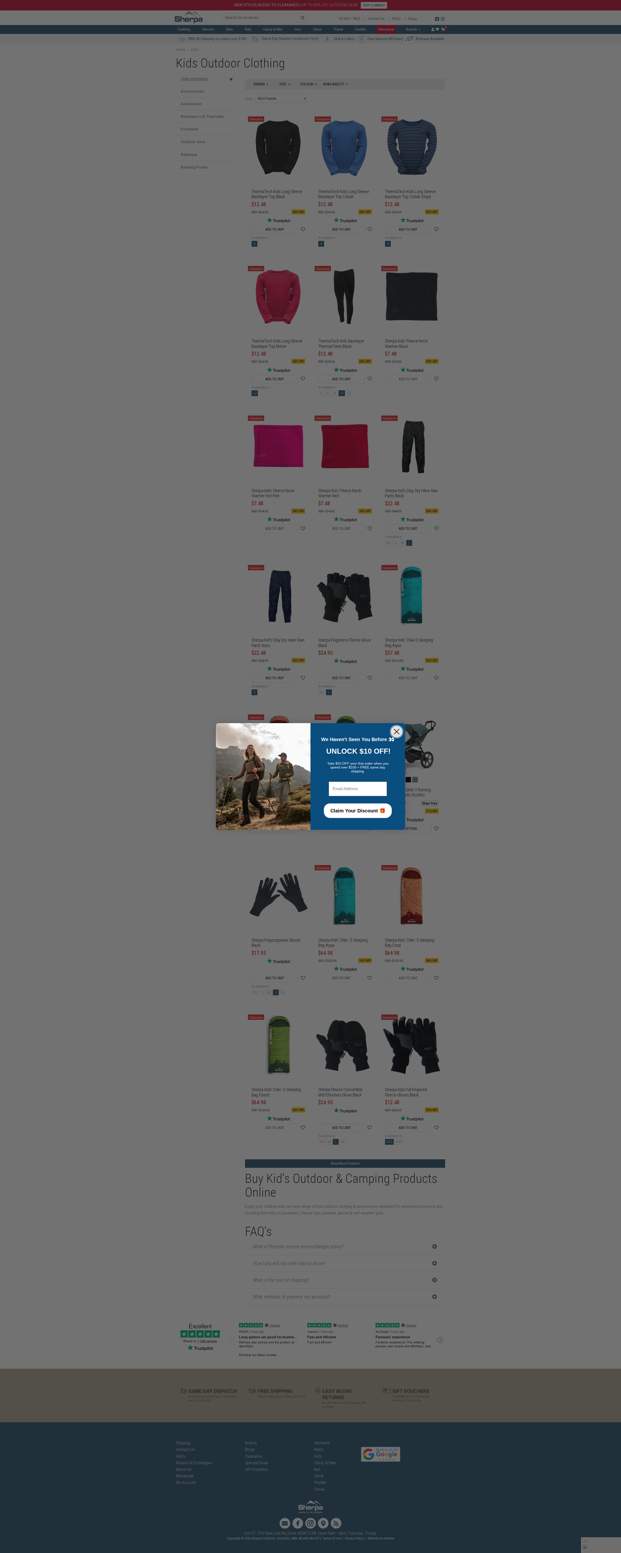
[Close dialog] (397, 732)
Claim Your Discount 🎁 (357, 810)
